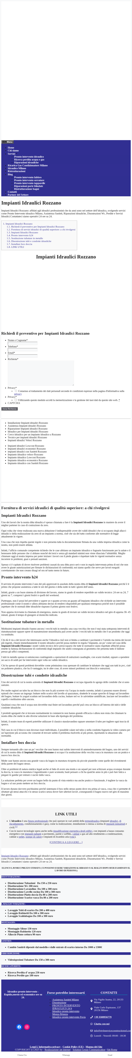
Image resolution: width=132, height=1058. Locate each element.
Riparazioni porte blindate (28, 186)
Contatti (12, 191)
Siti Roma (112, 1049)
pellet (21, 836)
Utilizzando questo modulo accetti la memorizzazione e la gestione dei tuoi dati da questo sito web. (69, 400)
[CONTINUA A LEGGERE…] (66, 842)
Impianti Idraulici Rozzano (18, 223)
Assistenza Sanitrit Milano (65, 999)
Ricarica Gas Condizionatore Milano (28, 165)
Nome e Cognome (18, 340)
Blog (10, 174)
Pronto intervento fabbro (28, 177)
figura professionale (38, 821)
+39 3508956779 (103, 1017)
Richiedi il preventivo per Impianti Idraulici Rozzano (35, 226)
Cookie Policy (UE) (73, 1046)
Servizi (11, 153)
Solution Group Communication (89, 1049)
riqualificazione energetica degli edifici (72, 831)
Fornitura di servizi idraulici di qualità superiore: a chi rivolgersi (41, 229)
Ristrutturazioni (16, 171)
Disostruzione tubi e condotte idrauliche (29, 241)
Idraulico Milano (17, 168)
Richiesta (13, 359)
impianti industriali (115, 823)
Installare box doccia (19, 244)
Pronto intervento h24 (20, 235)
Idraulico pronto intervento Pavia (69, 1017)
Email (11, 352)
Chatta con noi (101, 1023)
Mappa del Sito (94, 1046)
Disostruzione (59, 1002)
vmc (72, 836)
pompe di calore (34, 836)
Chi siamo (13, 150)
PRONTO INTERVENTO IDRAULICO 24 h (66, 1007)
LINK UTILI (15, 247)
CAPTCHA (14, 403)
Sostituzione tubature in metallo (25, 238)
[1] (16, 826)
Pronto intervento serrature (29, 180)
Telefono (13, 346)
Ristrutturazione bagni (26, 189)
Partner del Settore (18, 194)
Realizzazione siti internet (58, 1049)
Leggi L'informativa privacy (45, 1046)
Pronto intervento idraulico (29, 156)
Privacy (12, 387)
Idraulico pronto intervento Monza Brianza (65, 1013)
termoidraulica (92, 821)
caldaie (76, 833)
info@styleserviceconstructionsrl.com (113, 1030)
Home (11, 147)
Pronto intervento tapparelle (29, 183)
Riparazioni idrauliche (26, 162)
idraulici (114, 821)
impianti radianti (33, 833)
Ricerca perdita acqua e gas (29, 159)
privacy (18, 394)
